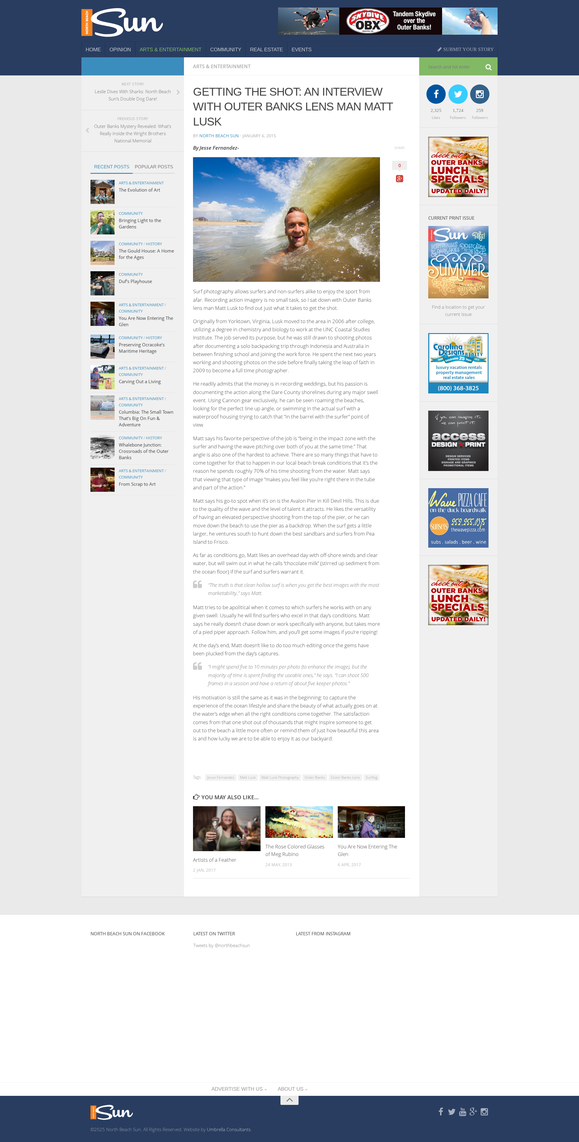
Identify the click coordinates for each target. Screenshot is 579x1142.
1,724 (458, 110)
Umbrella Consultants (229, 1129)
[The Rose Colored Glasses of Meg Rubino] (299, 822)
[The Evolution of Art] (102, 192)
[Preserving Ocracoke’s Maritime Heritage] (102, 347)
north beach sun (219, 135)
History (154, 244)
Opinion (120, 49)
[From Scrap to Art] (102, 480)
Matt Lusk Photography (280, 777)
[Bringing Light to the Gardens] (102, 222)
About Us (290, 1089)
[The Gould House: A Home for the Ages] (102, 253)
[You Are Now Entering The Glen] (371, 822)
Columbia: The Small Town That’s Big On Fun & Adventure (146, 418)
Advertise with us (237, 1089)
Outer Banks (315, 777)
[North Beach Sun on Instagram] (484, 1112)
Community (225, 49)
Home (93, 49)
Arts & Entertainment (170, 49)
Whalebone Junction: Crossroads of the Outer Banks (144, 451)
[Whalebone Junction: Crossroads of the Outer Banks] (102, 447)
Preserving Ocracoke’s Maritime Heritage (142, 348)
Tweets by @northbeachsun (221, 945)
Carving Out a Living (140, 381)
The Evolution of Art (139, 190)
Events (302, 49)
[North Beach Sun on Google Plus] (473, 1112)
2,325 (436, 110)
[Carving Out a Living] (102, 377)
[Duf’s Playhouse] (102, 283)
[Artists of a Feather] (227, 828)
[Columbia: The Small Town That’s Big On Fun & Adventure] (102, 408)
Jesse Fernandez (220, 777)
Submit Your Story (468, 49)
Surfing (371, 777)
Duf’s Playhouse (135, 281)
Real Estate (266, 49)
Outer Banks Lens (345, 777)
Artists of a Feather (214, 859)
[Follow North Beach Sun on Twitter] (452, 1112)
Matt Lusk (248, 777)
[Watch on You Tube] (462, 1112)
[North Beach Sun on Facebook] (441, 1112)
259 (479, 110)
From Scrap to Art (137, 484)
